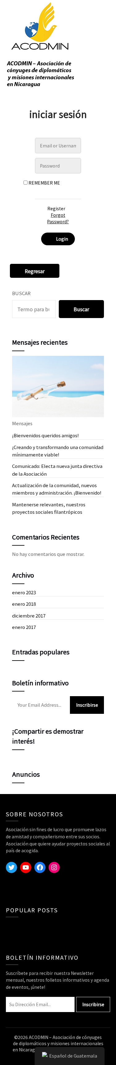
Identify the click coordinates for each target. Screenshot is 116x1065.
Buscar (21, 293)
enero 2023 (24, 592)
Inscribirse (87, 705)
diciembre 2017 (28, 615)
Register (56, 208)
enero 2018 (24, 603)
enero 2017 (24, 627)
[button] (34, 271)
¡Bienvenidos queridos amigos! (45, 435)
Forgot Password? (58, 218)
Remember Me (44, 183)
